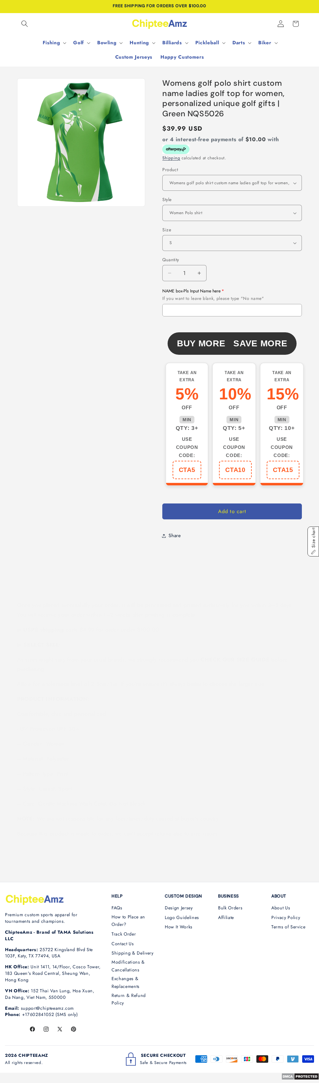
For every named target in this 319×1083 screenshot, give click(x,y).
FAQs (117, 908)
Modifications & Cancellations (128, 966)
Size (166, 230)
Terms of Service (288, 927)
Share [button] (175, 535)
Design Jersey (179, 908)
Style (166, 199)
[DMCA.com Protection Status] (300, 1078)
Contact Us (123, 944)
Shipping (171, 158)
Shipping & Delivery (133, 953)
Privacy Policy (285, 917)
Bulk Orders (230, 908)
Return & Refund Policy (129, 999)
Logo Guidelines (182, 917)
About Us (280, 908)
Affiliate (226, 917)
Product (170, 169)
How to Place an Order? (128, 921)
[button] (24, 23)
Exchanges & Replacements (126, 982)
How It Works (179, 927)
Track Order (124, 934)
